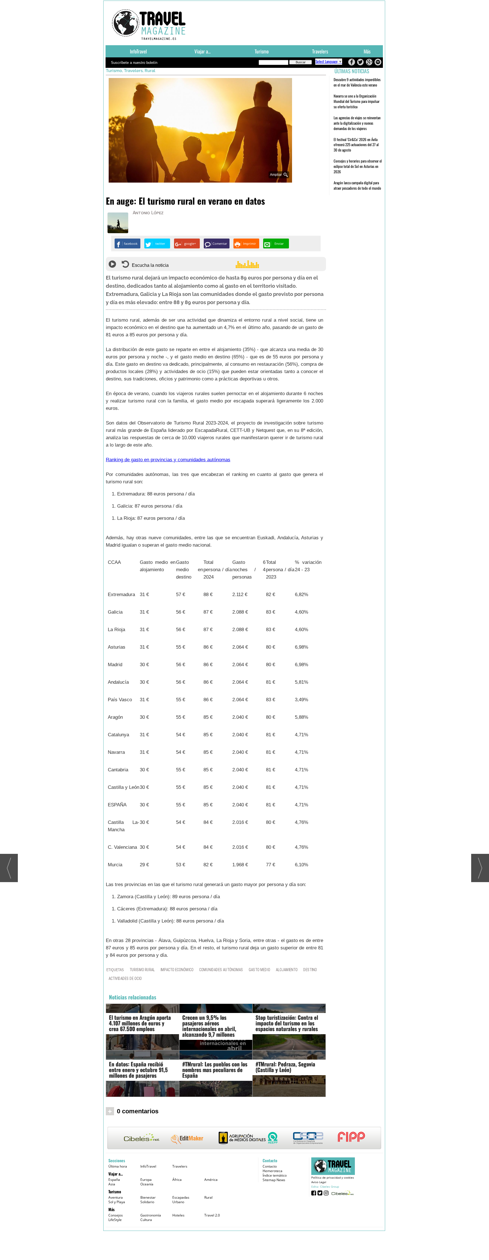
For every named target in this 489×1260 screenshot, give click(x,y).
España (114, 1179)
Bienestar (148, 1197)
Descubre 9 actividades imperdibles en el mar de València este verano (357, 82)
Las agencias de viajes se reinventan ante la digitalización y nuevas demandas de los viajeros (357, 123)
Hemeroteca (272, 1170)
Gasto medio (259, 969)
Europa (146, 1179)
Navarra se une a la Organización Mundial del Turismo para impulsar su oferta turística (356, 101)
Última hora (117, 1166)
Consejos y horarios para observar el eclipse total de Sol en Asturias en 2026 (358, 166)
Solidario (147, 1202)
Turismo (262, 51)
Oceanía (146, 1184)
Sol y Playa (116, 1202)
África (177, 1179)
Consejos (115, 1215)
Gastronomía (150, 1215)
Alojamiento (287, 969)
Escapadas (180, 1197)
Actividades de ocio (125, 978)
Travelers (320, 51)
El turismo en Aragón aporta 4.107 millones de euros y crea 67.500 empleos (140, 1022)
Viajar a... (202, 51)
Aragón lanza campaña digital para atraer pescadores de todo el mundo (357, 185)
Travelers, (134, 70)
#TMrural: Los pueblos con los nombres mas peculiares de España (214, 1069)
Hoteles (178, 1215)
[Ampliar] (200, 180)
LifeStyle (115, 1219)
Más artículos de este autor (158, 214)
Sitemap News (274, 1179)
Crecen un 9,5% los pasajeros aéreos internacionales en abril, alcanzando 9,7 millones (209, 1025)
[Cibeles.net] (244, 1138)
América (211, 1179)
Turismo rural (142, 969)
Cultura (146, 1219)
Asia (111, 1184)
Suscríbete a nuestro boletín (134, 62)
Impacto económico (177, 969)
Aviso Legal (318, 1182)
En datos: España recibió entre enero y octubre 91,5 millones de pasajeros (138, 1069)
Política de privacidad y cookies (332, 1177)
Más (367, 51)
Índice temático (275, 1175)
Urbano (178, 1202)
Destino (310, 969)
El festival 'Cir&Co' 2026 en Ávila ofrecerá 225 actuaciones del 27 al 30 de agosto (356, 145)
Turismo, (115, 70)
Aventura (115, 1197)
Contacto (270, 1166)
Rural (150, 70)
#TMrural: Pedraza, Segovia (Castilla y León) (285, 1066)
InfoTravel (138, 51)
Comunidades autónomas (221, 969)
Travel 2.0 (212, 1215)
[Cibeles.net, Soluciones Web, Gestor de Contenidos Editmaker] (342, 1192)
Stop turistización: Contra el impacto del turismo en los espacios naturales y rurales (287, 1022)
